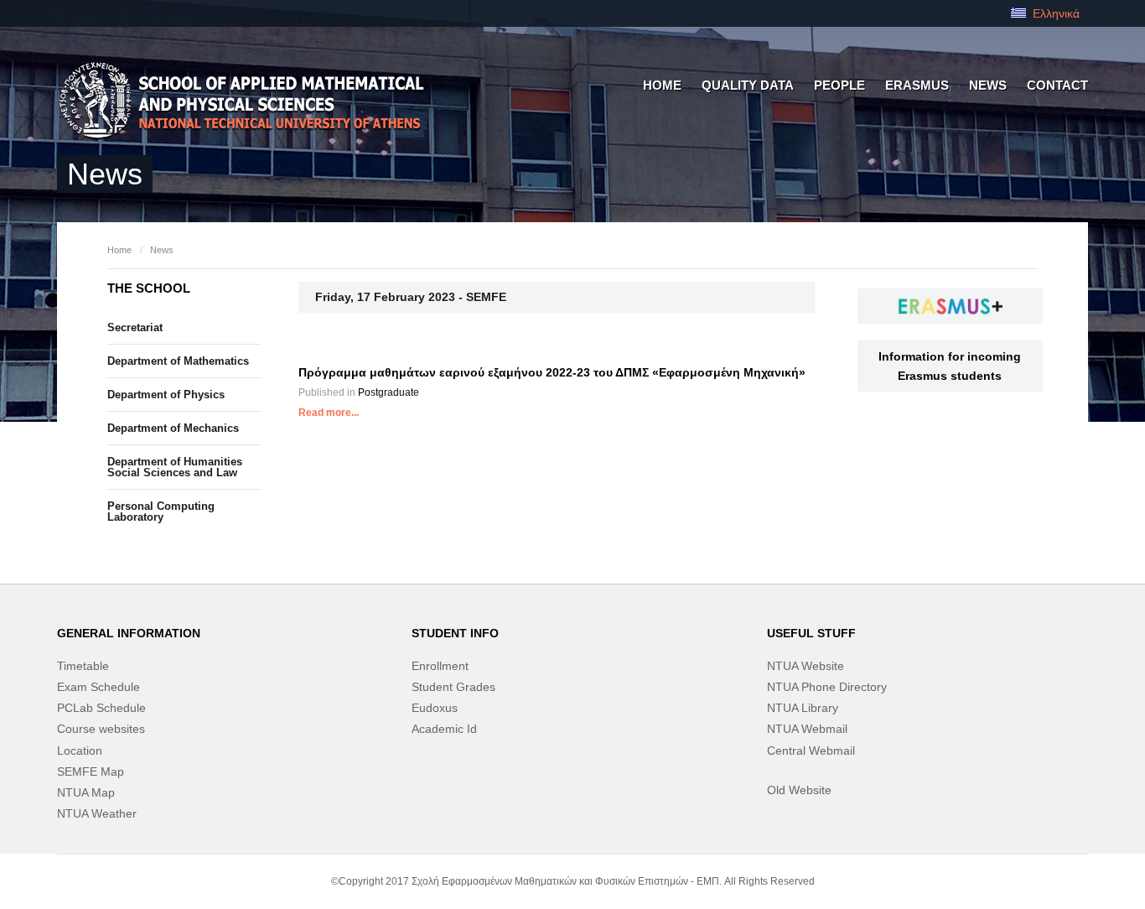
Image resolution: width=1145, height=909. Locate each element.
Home (119, 250)
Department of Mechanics (173, 428)
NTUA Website (805, 666)
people (839, 85)
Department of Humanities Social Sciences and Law (174, 467)
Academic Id (444, 728)
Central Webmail (811, 750)
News (988, 85)
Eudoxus (435, 707)
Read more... (328, 412)
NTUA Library (802, 707)
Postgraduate (388, 392)
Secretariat (135, 327)
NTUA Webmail (807, 728)
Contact (1057, 85)
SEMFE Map (90, 771)
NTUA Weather (97, 813)
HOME (662, 85)
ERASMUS (917, 85)
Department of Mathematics (178, 361)
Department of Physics (166, 394)
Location (79, 750)
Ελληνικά (1054, 13)
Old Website (799, 790)
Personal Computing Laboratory (161, 511)
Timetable (83, 666)
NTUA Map (86, 792)
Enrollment (440, 666)
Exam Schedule (98, 686)
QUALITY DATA (748, 85)
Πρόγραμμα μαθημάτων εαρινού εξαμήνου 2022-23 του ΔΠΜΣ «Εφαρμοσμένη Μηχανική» (552, 372)
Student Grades (453, 686)
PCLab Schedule (101, 707)
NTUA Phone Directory (827, 686)
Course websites (101, 728)
